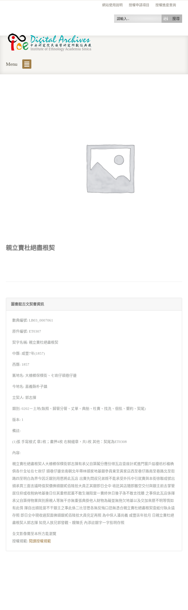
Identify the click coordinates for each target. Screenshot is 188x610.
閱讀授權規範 (40, 541)
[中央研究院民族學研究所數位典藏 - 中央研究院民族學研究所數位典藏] (50, 41)
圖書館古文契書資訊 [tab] (27, 304)
